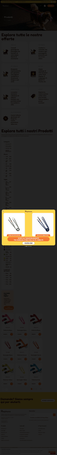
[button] (3, 211)
